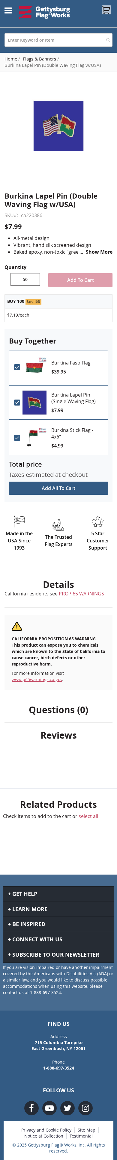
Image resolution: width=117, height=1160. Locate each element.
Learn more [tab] (29, 909)
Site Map (86, 1130)
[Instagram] (85, 1108)
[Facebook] (31, 1108)
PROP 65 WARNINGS (81, 593)
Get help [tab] (24, 894)
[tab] (58, 584)
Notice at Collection (43, 1136)
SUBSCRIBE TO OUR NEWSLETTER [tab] (55, 954)
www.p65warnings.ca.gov (37, 679)
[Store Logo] (45, 12)
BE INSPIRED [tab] (28, 924)
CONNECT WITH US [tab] (37, 939)
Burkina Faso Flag (71, 362)
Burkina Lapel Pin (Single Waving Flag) (73, 398)
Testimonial (81, 1136)
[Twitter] (67, 1108)
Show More (99, 252)
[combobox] (58, 40)
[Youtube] (49, 1108)
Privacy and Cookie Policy (46, 1130)
